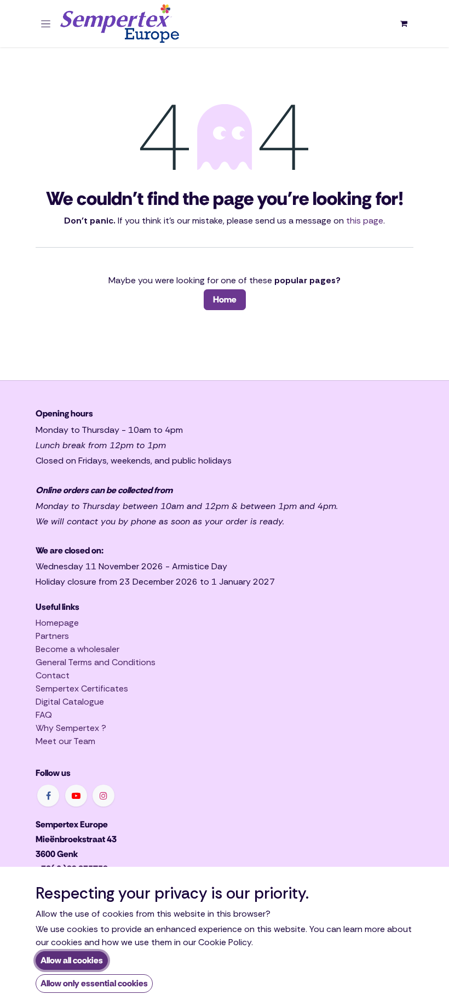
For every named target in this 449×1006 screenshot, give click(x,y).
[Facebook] (48, 796)
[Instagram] (103, 796)
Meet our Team (65, 741)
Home (225, 299)
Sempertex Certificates (82, 688)
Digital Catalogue (70, 701)
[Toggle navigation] (46, 23)
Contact (53, 675)
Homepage (57, 622)
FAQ (44, 715)
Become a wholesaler (77, 649)
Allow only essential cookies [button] (94, 983)
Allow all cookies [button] (72, 960)
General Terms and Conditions (96, 662)
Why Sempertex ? (71, 728)
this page (364, 220)
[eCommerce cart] (403, 23)
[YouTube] (76, 796)
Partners (52, 636)
